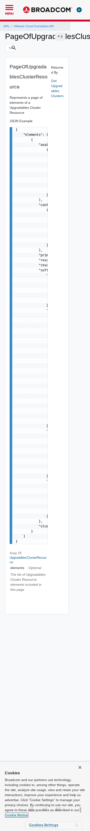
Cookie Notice (16, 815)
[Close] (79, 767)
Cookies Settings (43, 825)
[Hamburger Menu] (9, 7)
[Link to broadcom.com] (47, 9)
